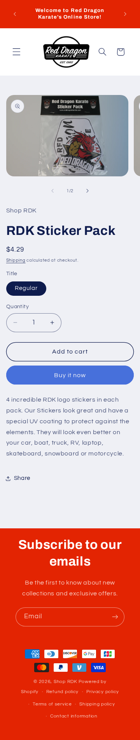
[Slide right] (87, 190)
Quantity (17, 306)
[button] (16, 52)
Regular (26, 288)
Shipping (16, 260)
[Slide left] (52, 190)
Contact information (74, 716)
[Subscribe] (115, 616)
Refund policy (62, 692)
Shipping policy (97, 704)
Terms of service (52, 704)
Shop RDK (65, 682)
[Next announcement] (125, 13)
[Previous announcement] (14, 13)
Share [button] (22, 478)
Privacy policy (102, 692)
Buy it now (70, 375)
